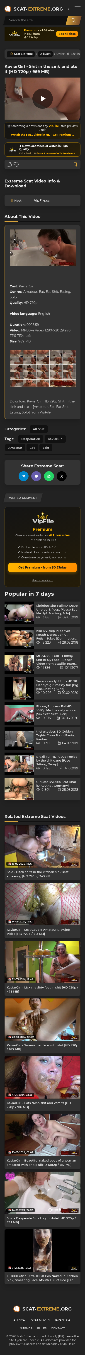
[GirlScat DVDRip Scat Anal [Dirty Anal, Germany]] (19, 789)
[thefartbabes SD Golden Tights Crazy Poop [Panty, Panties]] (19, 738)
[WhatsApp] (49, 476)
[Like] (9, 164)
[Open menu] (77, 9)
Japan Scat (63, 1320)
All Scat (45, 54)
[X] (62, 476)
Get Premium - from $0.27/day (42, 567)
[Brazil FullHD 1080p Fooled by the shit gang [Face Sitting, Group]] (19, 764)
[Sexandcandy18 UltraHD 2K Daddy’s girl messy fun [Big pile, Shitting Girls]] (19, 688)
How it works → (42, 580)
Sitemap (26, 1328)
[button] (68, 9)
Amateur (15, 447)
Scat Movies (40, 1320)
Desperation (30, 439)
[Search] (73, 20)
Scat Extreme (23, 54)
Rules (41, 1328)
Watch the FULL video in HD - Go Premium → (42, 134)
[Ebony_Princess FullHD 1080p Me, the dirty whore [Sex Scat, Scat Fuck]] (19, 713)
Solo (46, 447)
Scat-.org (38, 9)
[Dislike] (16, 164)
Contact (58, 1328)
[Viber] (36, 476)
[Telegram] (24, 476)
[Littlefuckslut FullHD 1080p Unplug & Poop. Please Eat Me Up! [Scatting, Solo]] (19, 613)
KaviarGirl (55, 439)
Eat (32, 447)
